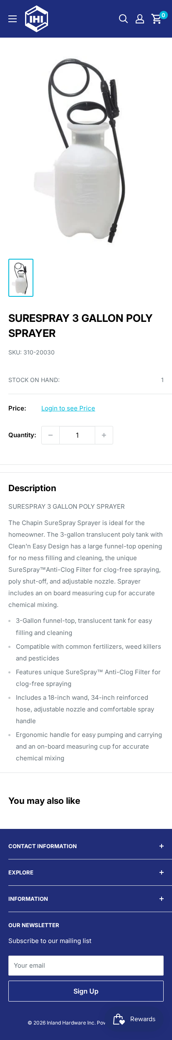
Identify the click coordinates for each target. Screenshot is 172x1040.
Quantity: (22, 435)
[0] (157, 19)
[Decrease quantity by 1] (50, 435)
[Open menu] (12, 18)
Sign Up (86, 991)
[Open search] (123, 18)
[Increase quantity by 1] (104, 435)
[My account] (140, 18)
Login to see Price (68, 408)
